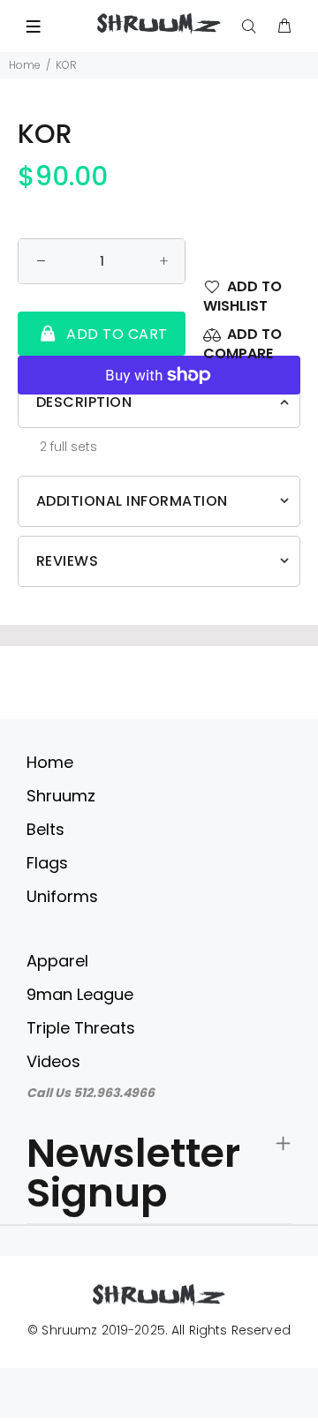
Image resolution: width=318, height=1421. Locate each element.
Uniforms (62, 896)
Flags (47, 863)
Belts (45, 829)
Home (25, 64)
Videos (53, 1061)
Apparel (57, 961)
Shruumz (60, 796)
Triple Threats (80, 1028)
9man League (79, 994)
